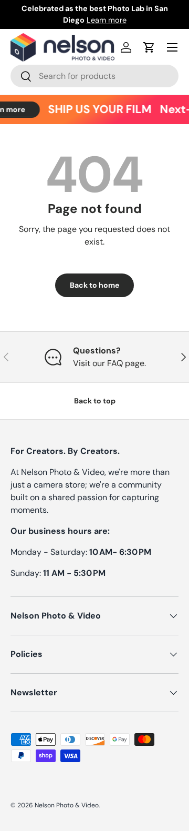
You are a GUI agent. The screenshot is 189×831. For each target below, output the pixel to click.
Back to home (94, 285)
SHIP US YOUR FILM (98, 110)
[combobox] (94, 76)
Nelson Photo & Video (67, 805)
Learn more (107, 20)
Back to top (95, 401)
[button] (149, 47)
